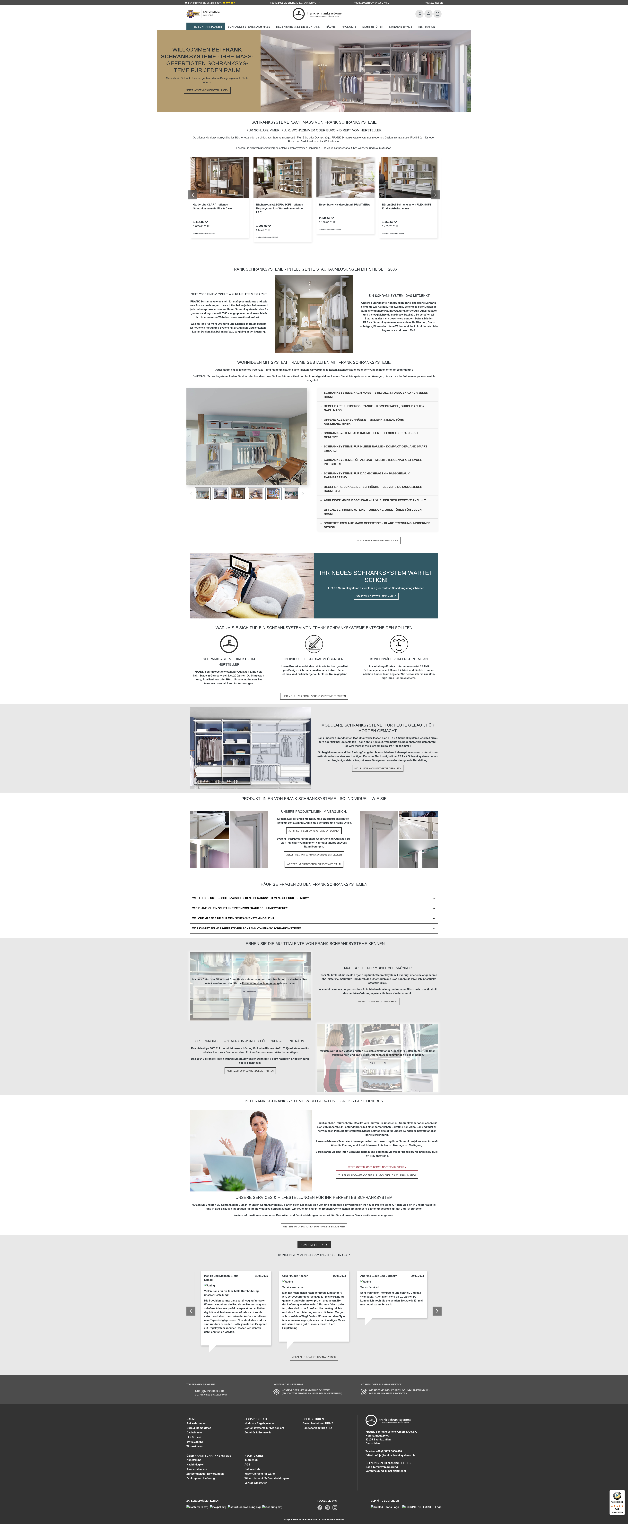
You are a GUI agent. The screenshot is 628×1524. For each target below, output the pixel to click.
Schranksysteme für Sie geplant (264, 1428)
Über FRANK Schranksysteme (208, 1455)
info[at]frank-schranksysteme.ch (395, 1455)
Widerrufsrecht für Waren (260, 1473)
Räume (191, 1419)
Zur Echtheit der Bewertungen (205, 1473)
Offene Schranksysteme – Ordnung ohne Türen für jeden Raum (373, 511)
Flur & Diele (193, 1437)
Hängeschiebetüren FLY (318, 1428)
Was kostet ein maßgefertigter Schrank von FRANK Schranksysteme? (246, 928)
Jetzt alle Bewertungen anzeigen (314, 1357)
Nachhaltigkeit (195, 1464)
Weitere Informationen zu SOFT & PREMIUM (314, 864)
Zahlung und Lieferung (200, 1478)
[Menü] (623, 1492)
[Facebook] (319, 1507)
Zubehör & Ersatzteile (257, 1432)
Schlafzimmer (194, 1441)
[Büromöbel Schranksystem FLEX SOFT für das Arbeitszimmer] (408, 177)
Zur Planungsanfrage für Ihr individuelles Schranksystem (377, 1175)
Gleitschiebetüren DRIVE (318, 1423)
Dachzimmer (194, 1432)
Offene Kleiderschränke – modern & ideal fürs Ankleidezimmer (364, 421)
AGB (247, 1464)
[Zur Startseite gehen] (317, 14)
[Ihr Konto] (428, 14)
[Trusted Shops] (386, 1507)
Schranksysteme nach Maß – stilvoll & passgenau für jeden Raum (376, 394)
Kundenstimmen (196, 1469)
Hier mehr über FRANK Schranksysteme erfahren (314, 696)
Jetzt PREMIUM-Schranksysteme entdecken (314, 854)
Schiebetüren (313, 1419)
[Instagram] (334, 1507)
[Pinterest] (327, 1507)
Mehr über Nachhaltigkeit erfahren (377, 768)
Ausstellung (193, 1460)
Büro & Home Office (198, 1428)
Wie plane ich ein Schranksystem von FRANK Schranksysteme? (240, 908)
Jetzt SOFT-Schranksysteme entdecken (313, 831)
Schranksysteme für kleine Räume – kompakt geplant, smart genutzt (375, 448)
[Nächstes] (304, 436)
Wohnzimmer (194, 1446)
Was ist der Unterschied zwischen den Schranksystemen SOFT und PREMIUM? (250, 898)
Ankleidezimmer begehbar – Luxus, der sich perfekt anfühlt (375, 500)
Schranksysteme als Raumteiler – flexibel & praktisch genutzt (371, 435)
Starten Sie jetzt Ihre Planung (376, 596)
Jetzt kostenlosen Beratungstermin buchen (377, 1167)
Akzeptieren (250, 991)
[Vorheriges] (188, 436)
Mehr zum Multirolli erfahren (378, 1001)
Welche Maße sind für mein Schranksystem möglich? (233, 918)
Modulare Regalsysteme (259, 1423)
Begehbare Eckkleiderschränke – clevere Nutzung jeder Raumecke (373, 489)
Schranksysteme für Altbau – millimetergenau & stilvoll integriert (373, 462)
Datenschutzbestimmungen (259, 983)
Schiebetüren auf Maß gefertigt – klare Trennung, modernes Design (377, 525)
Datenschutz (252, 1469)
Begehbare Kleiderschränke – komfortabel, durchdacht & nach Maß (374, 408)
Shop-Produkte (256, 1419)
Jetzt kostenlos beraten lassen (207, 90)
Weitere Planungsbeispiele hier (377, 540)
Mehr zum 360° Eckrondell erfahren (250, 1071)
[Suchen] (419, 14)
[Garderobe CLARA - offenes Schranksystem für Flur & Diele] (220, 177)
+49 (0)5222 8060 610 (209, 1391)
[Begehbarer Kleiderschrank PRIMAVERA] (345, 177)
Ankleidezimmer (196, 1423)
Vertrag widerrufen (255, 1482)
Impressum (251, 1460)
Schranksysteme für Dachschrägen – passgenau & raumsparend (367, 475)
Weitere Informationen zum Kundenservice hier (314, 1226)
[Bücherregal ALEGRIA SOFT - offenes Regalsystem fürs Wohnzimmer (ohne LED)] (282, 177)
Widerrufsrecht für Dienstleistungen (266, 1478)
